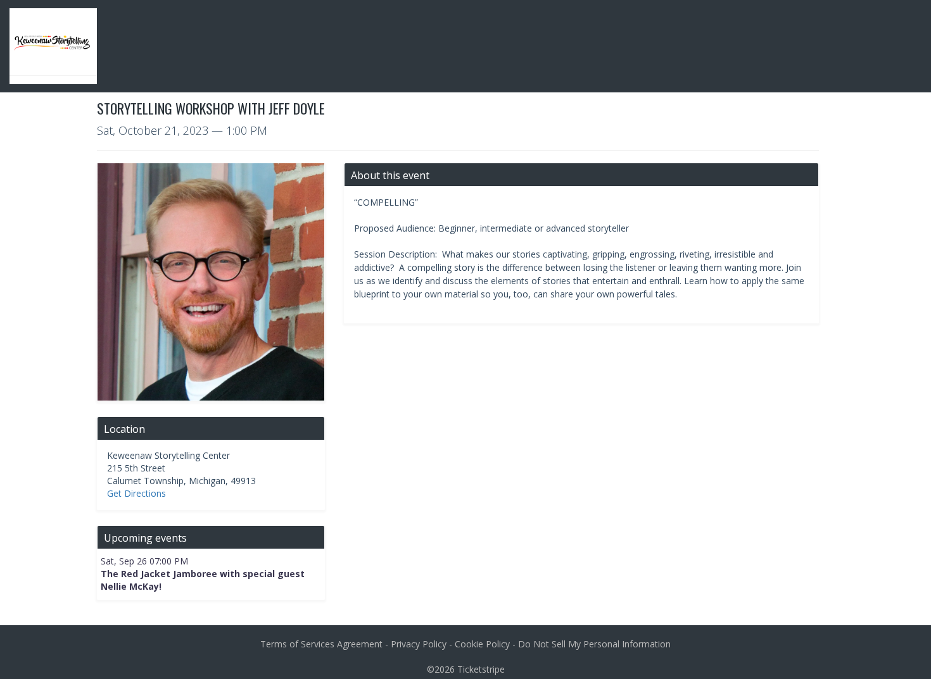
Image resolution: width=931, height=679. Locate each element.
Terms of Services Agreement (321, 644)
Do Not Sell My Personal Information (594, 644)
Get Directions (136, 493)
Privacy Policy (418, 644)
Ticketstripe (481, 669)
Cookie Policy (482, 644)
